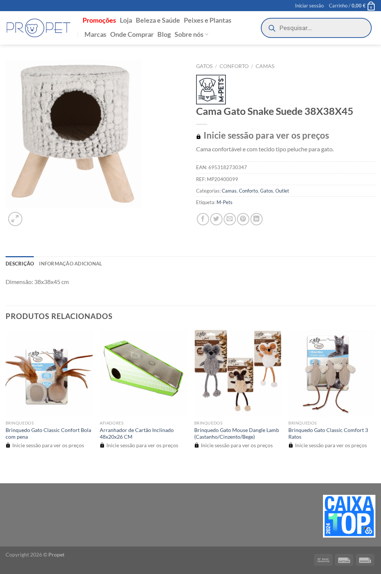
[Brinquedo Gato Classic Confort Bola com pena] (49, 373)
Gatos (204, 66)
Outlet (282, 191)
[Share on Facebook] (203, 219)
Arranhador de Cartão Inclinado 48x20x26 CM (137, 433)
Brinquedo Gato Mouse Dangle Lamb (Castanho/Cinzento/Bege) (236, 433)
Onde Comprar (132, 34)
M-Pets (225, 202)
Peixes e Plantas (207, 20)
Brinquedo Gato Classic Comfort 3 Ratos (328, 433)
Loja (126, 20)
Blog (164, 34)
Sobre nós (189, 34)
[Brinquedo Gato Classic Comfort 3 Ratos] (331, 373)
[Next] (33, 215)
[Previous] (9, 470)
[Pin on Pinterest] (243, 219)
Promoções (99, 20)
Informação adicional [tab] (70, 264)
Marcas (95, 34)
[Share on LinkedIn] (256, 219)
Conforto (234, 66)
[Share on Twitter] (216, 219)
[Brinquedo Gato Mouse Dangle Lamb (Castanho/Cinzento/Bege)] (237, 373)
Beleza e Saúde (158, 20)
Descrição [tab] (20, 264)
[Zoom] (15, 219)
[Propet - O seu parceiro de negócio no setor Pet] (38, 28)
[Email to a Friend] (230, 219)
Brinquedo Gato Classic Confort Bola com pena (48, 433)
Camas (265, 66)
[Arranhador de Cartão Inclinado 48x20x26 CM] (143, 373)
